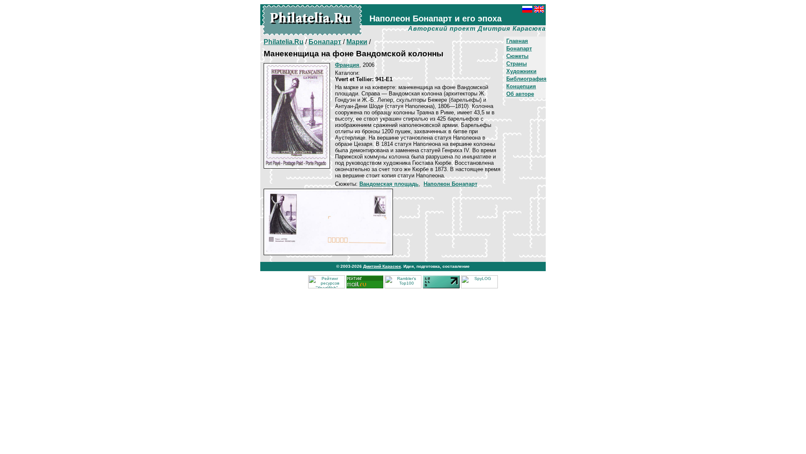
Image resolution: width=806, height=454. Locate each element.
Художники (521, 71)
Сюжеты (517, 56)
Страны (516, 64)
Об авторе (520, 94)
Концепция (521, 86)
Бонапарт (519, 48)
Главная (517, 41)
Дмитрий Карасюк (382, 266)
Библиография (526, 79)
